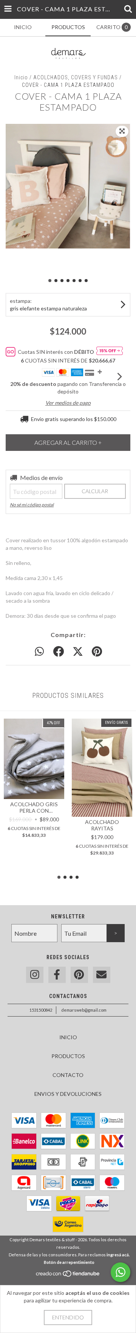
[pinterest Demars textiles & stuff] (79, 975)
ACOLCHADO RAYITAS (102, 825)
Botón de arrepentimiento (69, 1262)
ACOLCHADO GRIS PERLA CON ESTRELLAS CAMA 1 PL (34, 807)
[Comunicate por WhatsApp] (120, 1272)
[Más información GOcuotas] (109, 352)
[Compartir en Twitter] (78, 651)
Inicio (21, 77)
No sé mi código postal (32, 505)
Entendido (68, 1317)
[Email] (101, 975)
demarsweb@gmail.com (84, 1009)
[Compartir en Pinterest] (97, 651)
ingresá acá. (118, 1254)
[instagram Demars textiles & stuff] (34, 975)
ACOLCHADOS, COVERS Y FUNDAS (75, 77)
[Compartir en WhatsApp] (39, 651)
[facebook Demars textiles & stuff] (57, 975)
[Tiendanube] (68, 1275)
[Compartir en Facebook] (58, 651)
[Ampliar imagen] (122, 131)
